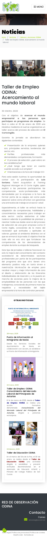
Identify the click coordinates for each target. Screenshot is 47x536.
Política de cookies (37, 533)
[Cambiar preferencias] (4, 530)
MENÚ (40, 6)
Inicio (4, 37)
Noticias (13, 37)
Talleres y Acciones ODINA (30, 37)
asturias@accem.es (37, 520)
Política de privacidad (20, 533)
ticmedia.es (29, 535)
